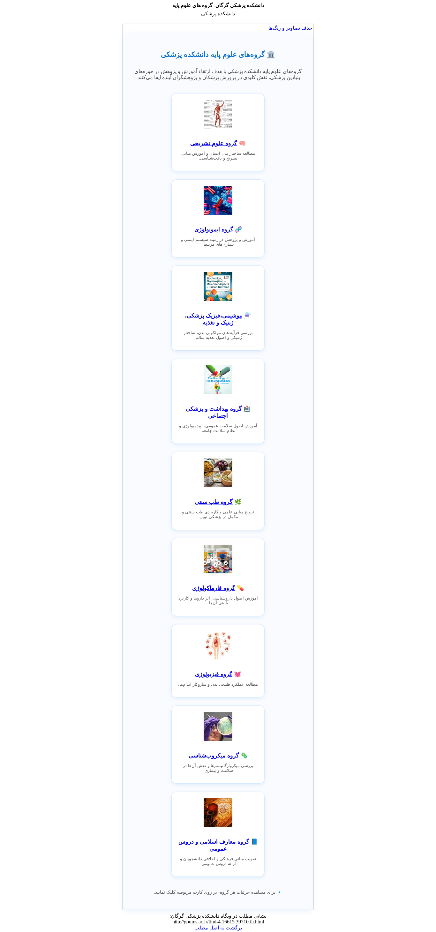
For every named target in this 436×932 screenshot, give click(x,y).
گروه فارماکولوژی (213, 588)
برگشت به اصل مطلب (218, 927)
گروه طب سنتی (214, 502)
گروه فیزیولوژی (213, 674)
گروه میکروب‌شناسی (214, 755)
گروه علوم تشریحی (213, 143)
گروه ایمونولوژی (213, 229)
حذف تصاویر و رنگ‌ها (290, 28)
